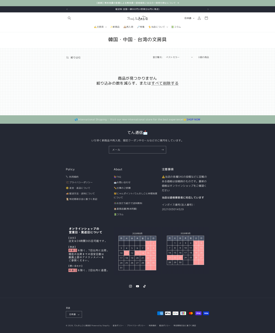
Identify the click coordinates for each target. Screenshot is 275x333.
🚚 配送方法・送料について (80, 193)
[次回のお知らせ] (208, 9)
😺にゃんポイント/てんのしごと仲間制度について (135, 195)
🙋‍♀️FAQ (117, 176)
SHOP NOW (193, 119)
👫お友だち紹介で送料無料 (128, 203)
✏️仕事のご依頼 (122, 187)
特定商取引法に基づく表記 (185, 325)
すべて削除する (165, 83)
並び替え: (158, 57)
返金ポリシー (118, 325)
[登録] (162, 149)
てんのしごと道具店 (82, 325)
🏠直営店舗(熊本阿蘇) (125, 208)
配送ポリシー (164, 325)
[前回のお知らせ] (67, 9)
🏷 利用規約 (72, 176)
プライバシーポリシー (136, 325)
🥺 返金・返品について (78, 187)
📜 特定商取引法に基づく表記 (81, 199)
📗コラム (118, 214)
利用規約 (152, 325)
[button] (69, 18)
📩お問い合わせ (122, 182)
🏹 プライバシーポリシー (79, 182)
